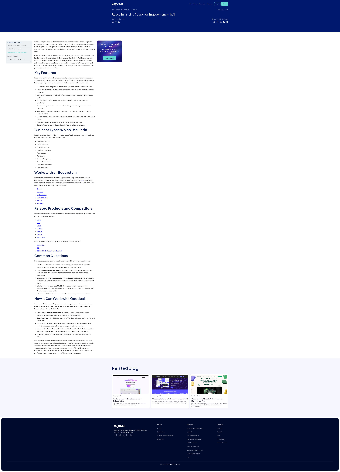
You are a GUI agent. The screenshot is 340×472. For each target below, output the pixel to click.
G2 (38, 248)
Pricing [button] (210, 4)
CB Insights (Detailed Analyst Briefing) (49, 251)
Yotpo (39, 220)
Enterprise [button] (202, 4)
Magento (40, 192)
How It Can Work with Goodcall (16, 60)
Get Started (109, 58)
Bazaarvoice (41, 237)
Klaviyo (39, 201)
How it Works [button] (193, 4)
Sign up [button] (225, 4)
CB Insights (41, 245)
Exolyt (39, 226)
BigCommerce (41, 195)
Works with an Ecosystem (14, 49)
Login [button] (217, 4)
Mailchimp (40, 203)
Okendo (39, 229)
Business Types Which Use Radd (16, 45)
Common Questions (12, 56)
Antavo (39, 234)
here (82, 180)
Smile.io (39, 231)
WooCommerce (42, 198)
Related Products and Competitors (17, 52)
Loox (38, 223)
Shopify (39, 189)
